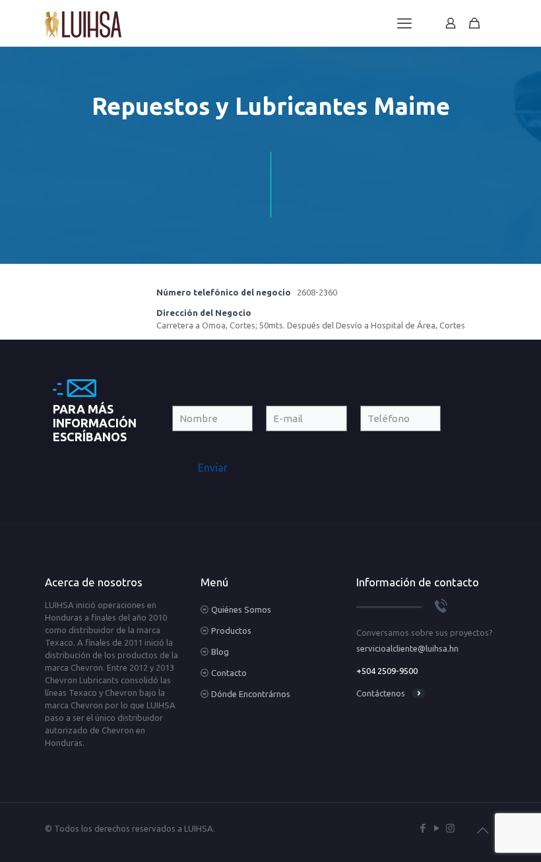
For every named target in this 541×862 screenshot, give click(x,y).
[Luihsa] (83, 23)
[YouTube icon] (436, 828)
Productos (231, 630)
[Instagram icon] (450, 828)
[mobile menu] (404, 23)
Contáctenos (380, 693)
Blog (220, 651)
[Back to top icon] (482, 830)
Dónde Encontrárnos (250, 693)
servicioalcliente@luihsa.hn (407, 648)
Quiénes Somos (241, 609)
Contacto (229, 672)
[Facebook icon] (423, 828)
